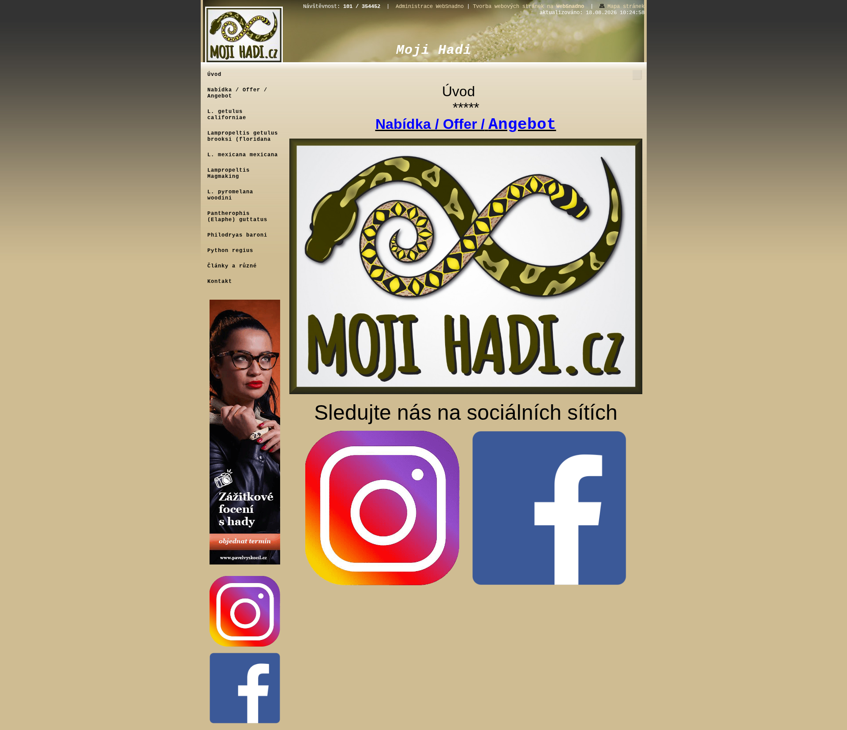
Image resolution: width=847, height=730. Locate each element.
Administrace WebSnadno (430, 7)
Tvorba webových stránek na (528, 7)
